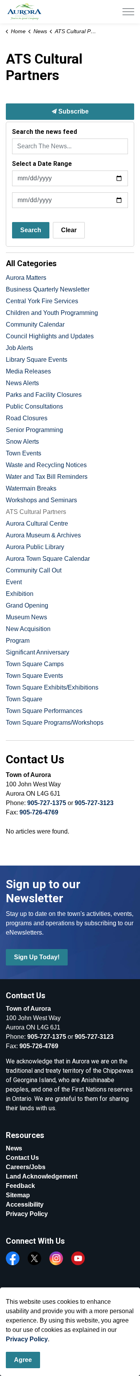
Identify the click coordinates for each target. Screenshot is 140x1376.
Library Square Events (36, 359)
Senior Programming (34, 430)
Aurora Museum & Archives (43, 535)
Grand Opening (27, 605)
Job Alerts (19, 348)
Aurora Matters (26, 277)
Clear (69, 230)
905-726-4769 (38, 812)
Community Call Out (33, 570)
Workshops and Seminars (41, 500)
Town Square (24, 699)
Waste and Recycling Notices (46, 465)
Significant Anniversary (37, 652)
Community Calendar (35, 324)
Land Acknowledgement (41, 1176)
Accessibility (25, 1204)
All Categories (31, 263)
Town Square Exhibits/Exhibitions (52, 687)
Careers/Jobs (26, 1167)
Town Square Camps (35, 664)
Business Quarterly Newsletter (47, 289)
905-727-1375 (46, 803)
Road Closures (26, 418)
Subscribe (73, 111)
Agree (23, 1359)
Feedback (20, 1185)
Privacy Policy (27, 1214)
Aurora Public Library (35, 547)
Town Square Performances (44, 711)
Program (18, 640)
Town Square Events (34, 675)
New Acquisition (28, 629)
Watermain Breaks (31, 488)
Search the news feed (44, 131)
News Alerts (22, 383)
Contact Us (22, 1157)
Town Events (23, 453)
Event (14, 582)
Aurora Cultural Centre (37, 523)
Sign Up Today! (37, 957)
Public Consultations (34, 406)
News (14, 1148)
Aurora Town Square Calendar (48, 558)
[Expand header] (128, 11)
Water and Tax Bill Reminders (47, 476)
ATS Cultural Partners (36, 511)
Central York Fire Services (42, 301)
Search (30, 230)
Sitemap (18, 1195)
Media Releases (28, 371)
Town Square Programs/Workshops (54, 722)
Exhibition (19, 593)
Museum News (26, 617)
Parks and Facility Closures (44, 394)
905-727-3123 (94, 803)
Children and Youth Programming (52, 312)
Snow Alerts (22, 441)
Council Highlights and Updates (50, 336)
